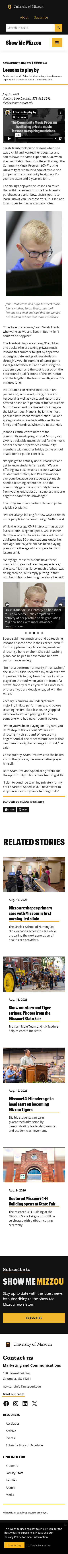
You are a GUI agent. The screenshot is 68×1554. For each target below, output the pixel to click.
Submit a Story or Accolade (24, 1445)
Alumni (10, 1487)
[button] (38, 1545)
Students (41, 62)
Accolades (13, 1424)
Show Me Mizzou (23, 42)
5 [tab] (42, 633)
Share (11, 809)
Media (10, 1495)
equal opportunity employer (32, 1512)
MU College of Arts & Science (23, 801)
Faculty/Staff (14, 1473)
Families (11, 1480)
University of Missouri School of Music (29, 170)
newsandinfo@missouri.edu (22, 1386)
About (24, 17)
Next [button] (60, 605)
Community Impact (17, 62)
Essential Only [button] (14, 1545)
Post (24, 809)
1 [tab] (26, 633)
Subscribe (41, 17)
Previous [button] (7, 605)
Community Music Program (21, 166)
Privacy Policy (13, 1537)
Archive (11, 1431)
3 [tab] (34, 633)
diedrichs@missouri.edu (18, 103)
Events (10, 1438)
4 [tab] (38, 633)
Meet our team (13, 1394)
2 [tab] (30, 633)
